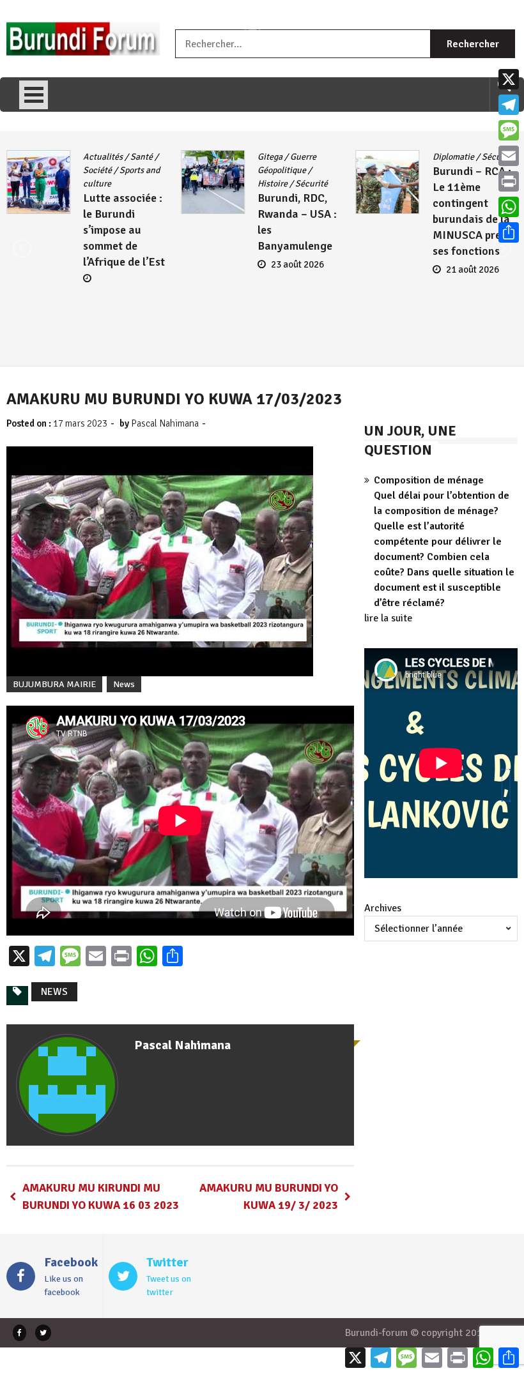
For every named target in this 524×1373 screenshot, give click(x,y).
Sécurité (137, 183)
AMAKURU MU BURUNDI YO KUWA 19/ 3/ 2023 (268, 1196)
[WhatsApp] (508, 207)
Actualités (452, 156)
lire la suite (388, 618)
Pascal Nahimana (165, 423)
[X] (508, 79)
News (124, 684)
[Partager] (508, 232)
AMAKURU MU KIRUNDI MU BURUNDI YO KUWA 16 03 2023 (100, 1196)
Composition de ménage (429, 480)
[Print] (508, 181)
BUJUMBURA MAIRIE (54, 684)
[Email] (508, 156)
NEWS (54, 991)
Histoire (98, 183)
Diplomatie (278, 156)
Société (487, 183)
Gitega (95, 156)
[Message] (508, 130)
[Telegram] (508, 105)
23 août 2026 (123, 264)
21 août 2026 (297, 269)
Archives (382, 908)
